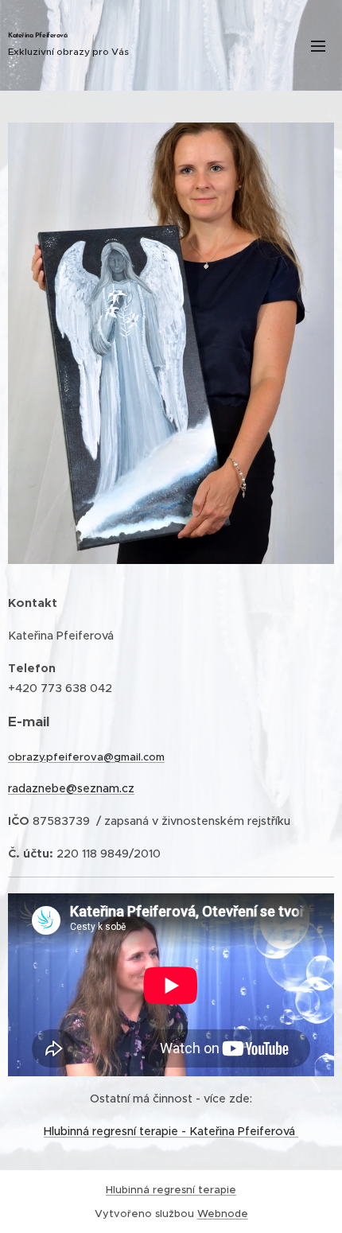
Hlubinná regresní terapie (171, 1189)
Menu (318, 45)
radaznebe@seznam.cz (71, 788)
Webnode (222, 1213)
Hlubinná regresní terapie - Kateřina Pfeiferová (171, 1131)
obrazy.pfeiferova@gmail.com (86, 757)
